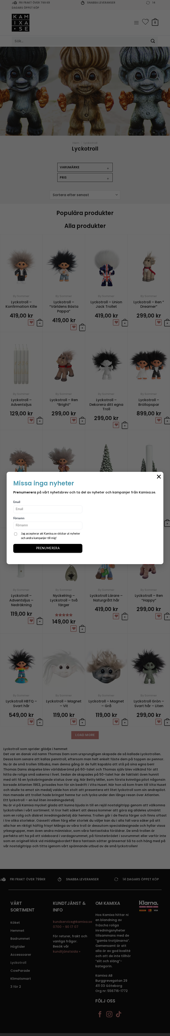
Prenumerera (48, 548)
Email (16, 502)
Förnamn (18, 518)
